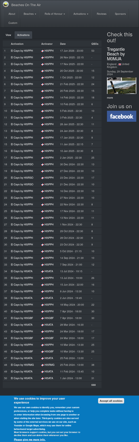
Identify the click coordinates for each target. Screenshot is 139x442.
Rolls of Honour (53, 14)
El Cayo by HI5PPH (22, 50)
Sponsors (120, 14)
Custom (12, 23)
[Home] (7, 4)
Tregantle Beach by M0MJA (116, 54)
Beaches (28, 14)
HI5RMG (49, 364)
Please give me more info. (30, 439)
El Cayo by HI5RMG (22, 364)
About (11, 14)
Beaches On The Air (26, 4)
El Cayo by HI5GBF (22, 318)
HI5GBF (49, 318)
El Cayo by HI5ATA (21, 271)
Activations (80, 14)
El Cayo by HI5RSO (22, 164)
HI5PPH (49, 50)
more (110, 97)
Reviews (101, 14)
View (8, 35)
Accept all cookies (111, 400)
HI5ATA (49, 271)
